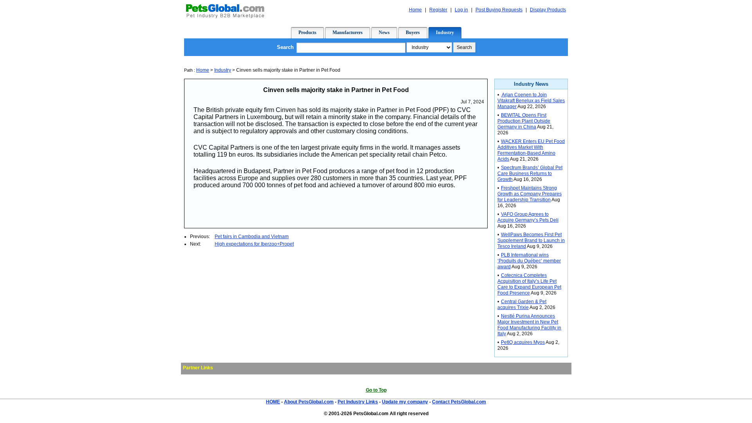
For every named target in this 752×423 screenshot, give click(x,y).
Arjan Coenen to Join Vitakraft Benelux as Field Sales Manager (531, 100)
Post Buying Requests (498, 10)
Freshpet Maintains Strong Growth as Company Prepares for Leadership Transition (529, 193)
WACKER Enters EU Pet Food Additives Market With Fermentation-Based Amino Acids (531, 150)
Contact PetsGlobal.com (459, 402)
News (384, 32)
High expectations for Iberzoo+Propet (254, 244)
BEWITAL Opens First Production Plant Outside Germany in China (523, 121)
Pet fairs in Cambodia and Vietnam (252, 236)
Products (307, 32)
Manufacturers (348, 32)
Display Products (548, 10)
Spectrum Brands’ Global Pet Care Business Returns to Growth (529, 173)
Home (415, 10)
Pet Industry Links (358, 402)
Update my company (405, 402)
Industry (445, 32)
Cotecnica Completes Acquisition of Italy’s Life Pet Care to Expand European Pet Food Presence (529, 284)
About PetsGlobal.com (309, 402)
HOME (273, 402)
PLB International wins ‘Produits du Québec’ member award (529, 260)
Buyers (413, 32)
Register (438, 10)
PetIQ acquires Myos (523, 342)
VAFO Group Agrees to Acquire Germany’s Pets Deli (528, 217)
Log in (461, 10)
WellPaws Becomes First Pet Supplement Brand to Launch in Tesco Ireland (531, 240)
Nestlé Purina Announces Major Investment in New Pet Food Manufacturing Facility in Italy (529, 324)
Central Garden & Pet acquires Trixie (521, 304)
